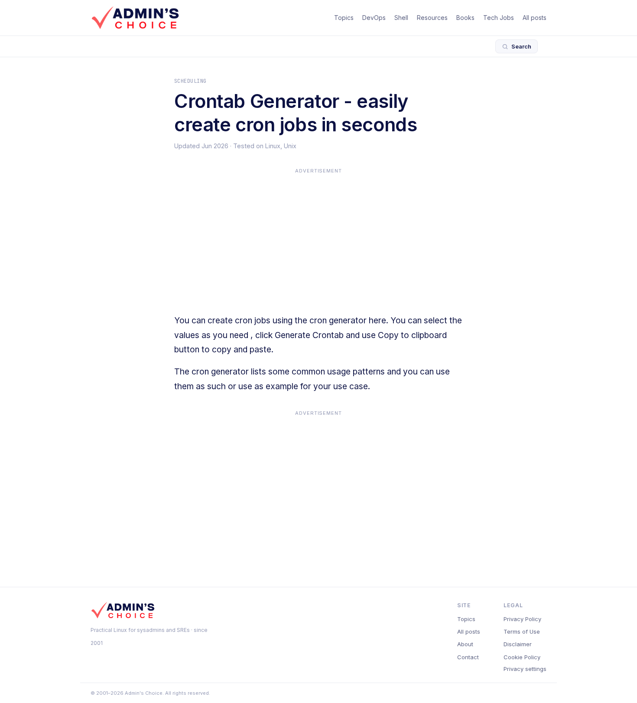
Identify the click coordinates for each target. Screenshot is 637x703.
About (465, 644)
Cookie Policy (522, 657)
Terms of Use (522, 631)
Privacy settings (525, 668)
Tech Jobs (498, 17)
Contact (468, 657)
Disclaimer (518, 644)
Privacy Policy (522, 618)
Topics (344, 17)
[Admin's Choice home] (135, 17)
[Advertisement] (318, 237)
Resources (432, 17)
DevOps (374, 17)
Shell (401, 17)
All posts (534, 17)
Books (465, 17)
